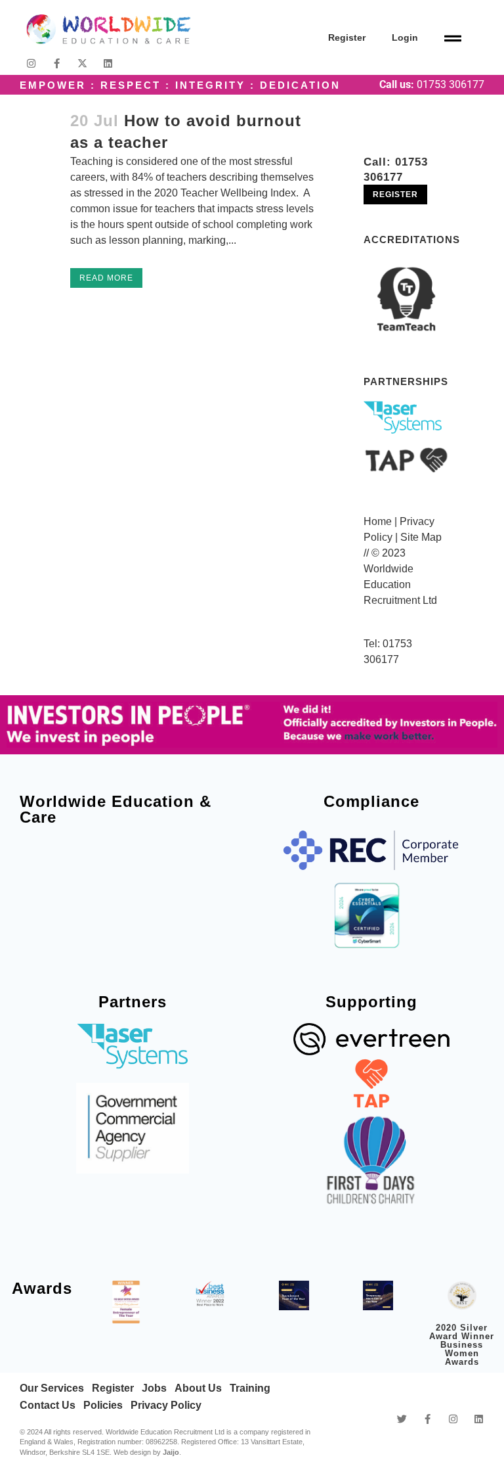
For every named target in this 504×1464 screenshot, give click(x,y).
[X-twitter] (82, 63)
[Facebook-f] (57, 63)
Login (405, 37)
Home (378, 521)
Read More (106, 278)
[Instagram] (31, 63)
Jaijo (171, 1452)
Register (347, 37)
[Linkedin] (108, 63)
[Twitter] (402, 1419)
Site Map (421, 537)
